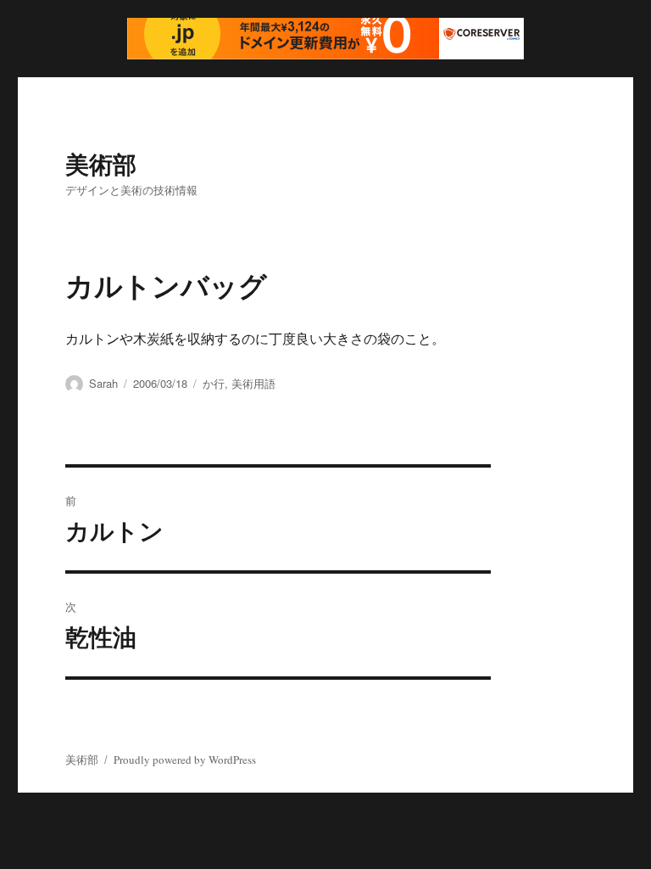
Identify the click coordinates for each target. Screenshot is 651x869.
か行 (214, 383)
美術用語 (253, 383)
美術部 (100, 163)
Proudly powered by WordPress (185, 759)
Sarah (103, 383)
